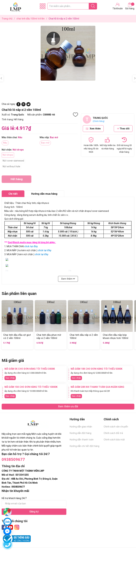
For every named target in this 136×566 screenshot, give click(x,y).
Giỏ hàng (129, 8)
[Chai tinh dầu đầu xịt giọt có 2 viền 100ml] (17, 316)
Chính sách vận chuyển (116, 426)
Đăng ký (34, 511)
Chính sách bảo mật (114, 439)
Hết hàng (16, 180)
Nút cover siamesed (13, 160)
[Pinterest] (23, 105)
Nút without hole (11, 166)
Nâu (5, 142)
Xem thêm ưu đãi (68, 406)
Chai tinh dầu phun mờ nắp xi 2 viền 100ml (48, 336)
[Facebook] (4, 527)
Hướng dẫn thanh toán (82, 439)
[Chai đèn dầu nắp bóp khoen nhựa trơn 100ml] (117, 316)
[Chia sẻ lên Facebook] (18, 105)
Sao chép (10, 378)
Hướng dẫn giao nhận (81, 426)
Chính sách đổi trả (113, 433)
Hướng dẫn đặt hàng (80, 433)
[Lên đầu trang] (126, 550)
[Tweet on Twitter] (28, 105)
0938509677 (13, 459)
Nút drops (8, 155)
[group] (68, 53)
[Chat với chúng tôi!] (7, 531)
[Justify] (93, 6)
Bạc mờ (45, 142)
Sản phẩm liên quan (19, 293)
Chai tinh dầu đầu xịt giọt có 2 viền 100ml (17, 336)
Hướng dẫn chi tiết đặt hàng (84, 446)
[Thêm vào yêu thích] (75, 114)
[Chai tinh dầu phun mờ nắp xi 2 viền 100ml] (50, 316)
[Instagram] (16, 527)
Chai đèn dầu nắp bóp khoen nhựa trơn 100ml (115, 336)
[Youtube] (10, 527)
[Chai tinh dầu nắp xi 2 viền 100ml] (84, 316)
